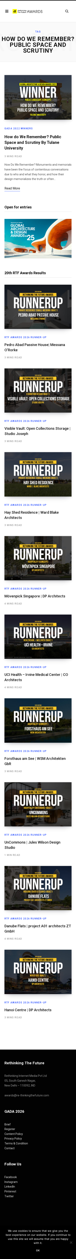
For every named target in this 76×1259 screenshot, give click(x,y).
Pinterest (10, 1191)
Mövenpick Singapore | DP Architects (34, 596)
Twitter (9, 1196)
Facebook (10, 1177)
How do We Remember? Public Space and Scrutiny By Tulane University (32, 142)
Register (9, 1129)
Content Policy (13, 1134)
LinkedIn (9, 1186)
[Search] (67, 11)
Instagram (11, 1182)
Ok (38, 1250)
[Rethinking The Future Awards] (28, 11)
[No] (71, 1242)
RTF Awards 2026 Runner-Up (25, 337)
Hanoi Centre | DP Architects (27, 1010)
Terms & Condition (16, 1143)
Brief (7, 1124)
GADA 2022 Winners (18, 128)
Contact (9, 1148)
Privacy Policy (13, 1138)
